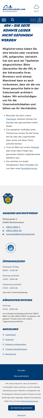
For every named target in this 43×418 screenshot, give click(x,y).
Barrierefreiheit (21, 376)
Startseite (11, 119)
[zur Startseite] (14, 8)
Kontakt (21, 370)
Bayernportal (10, 354)
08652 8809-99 (14, 230)
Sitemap (35, 147)
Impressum (22, 415)
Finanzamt (9, 339)
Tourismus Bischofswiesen (16, 349)
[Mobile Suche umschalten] (12, 20)
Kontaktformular (29, 168)
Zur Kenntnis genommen (21, 408)
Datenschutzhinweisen (29, 401)
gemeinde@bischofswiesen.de (20, 234)
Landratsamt (10, 335)
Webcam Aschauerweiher (15, 344)
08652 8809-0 (13, 227)
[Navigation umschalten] (4, 20)
